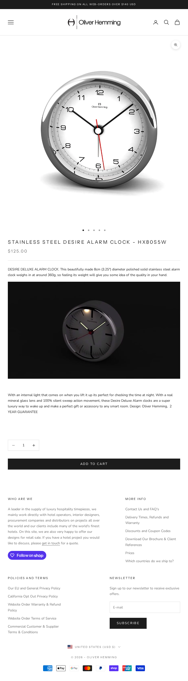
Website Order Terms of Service (32, 618)
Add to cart (94, 464)
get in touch (51, 543)
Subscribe (128, 623)
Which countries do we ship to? (149, 561)
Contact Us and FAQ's (142, 509)
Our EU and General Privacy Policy (34, 588)
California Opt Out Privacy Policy (33, 596)
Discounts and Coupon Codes (148, 531)
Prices (129, 553)
